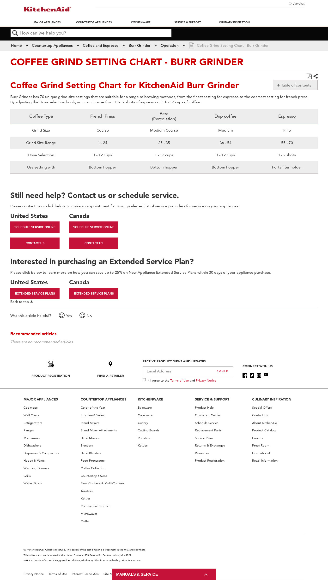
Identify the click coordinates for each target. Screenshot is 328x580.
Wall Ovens (32, 415)
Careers (257, 438)
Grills (27, 476)
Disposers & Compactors (41, 453)
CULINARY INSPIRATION (271, 399)
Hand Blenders (91, 453)
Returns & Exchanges (210, 445)
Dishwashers (32, 445)
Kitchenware (141, 22)
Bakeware (145, 407)
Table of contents (296, 85)
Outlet (85, 521)
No (89, 315)
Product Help (204, 407)
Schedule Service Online (34, 227)
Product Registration (50, 375)
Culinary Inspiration (234, 22)
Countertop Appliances (94, 22)
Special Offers (262, 407)
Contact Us (35, 243)
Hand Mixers (90, 438)
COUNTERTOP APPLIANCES (103, 399)
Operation (170, 45)
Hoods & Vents (34, 460)
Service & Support (187, 22)
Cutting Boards (148, 430)
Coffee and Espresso (101, 45)
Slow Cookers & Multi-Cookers (103, 483)
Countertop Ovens (94, 476)
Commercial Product (95, 506)
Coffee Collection (93, 468)
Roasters (144, 438)
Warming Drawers (36, 468)
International (261, 453)
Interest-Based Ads (85, 574)
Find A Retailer (110, 375)
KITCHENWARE (150, 399)
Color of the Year (93, 407)
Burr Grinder (140, 45)
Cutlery (143, 423)
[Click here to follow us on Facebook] (245, 375)
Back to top (19, 301)
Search (15, 33)
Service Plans (204, 438)
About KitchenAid (264, 423)
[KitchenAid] (48, 9)
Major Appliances (47, 22)
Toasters (87, 491)
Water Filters (33, 483)
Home (17, 45)
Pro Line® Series (92, 415)
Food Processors (93, 460)
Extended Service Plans (35, 293)
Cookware (145, 415)
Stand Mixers (90, 423)
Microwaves (32, 438)
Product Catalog (264, 430)
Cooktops (31, 407)
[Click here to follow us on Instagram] (259, 375)
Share (315, 76)
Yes (69, 315)
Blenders (87, 445)
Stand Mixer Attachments (99, 430)
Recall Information (265, 460)
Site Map (109, 574)
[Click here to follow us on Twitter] (252, 375)
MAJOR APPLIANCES (41, 399)
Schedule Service (206, 423)
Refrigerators (33, 423)
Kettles (86, 498)
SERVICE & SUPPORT (212, 399)
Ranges (29, 430)
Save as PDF (309, 76)
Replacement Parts (208, 430)
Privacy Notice (206, 380)
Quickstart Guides (208, 415)
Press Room (260, 445)
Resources (202, 453)
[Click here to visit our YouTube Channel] (266, 375)
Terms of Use (179, 380)
